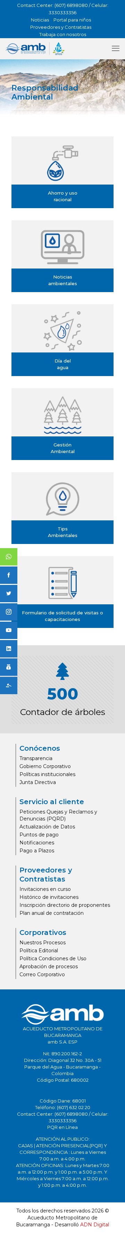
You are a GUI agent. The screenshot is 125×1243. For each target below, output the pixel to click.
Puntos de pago (39, 835)
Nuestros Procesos (42, 942)
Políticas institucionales (47, 774)
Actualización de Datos (47, 827)
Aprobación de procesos (48, 966)
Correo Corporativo (42, 974)
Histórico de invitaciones (48, 897)
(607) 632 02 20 (73, 1107)
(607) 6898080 (71, 5)
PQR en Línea (62, 1127)
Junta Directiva (37, 782)
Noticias (40, 20)
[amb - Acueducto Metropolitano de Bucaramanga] (35, 48)
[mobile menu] (116, 48)
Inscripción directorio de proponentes (64, 905)
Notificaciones (36, 843)
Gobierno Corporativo (45, 766)
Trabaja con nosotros (62, 34)
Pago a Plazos (36, 851)
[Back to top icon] (110, 1228)
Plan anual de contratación (51, 913)
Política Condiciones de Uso (52, 958)
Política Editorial (38, 950)
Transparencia (35, 758)
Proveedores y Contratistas (60, 27)
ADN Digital (94, 1224)
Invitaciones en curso (45, 889)
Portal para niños (72, 20)
